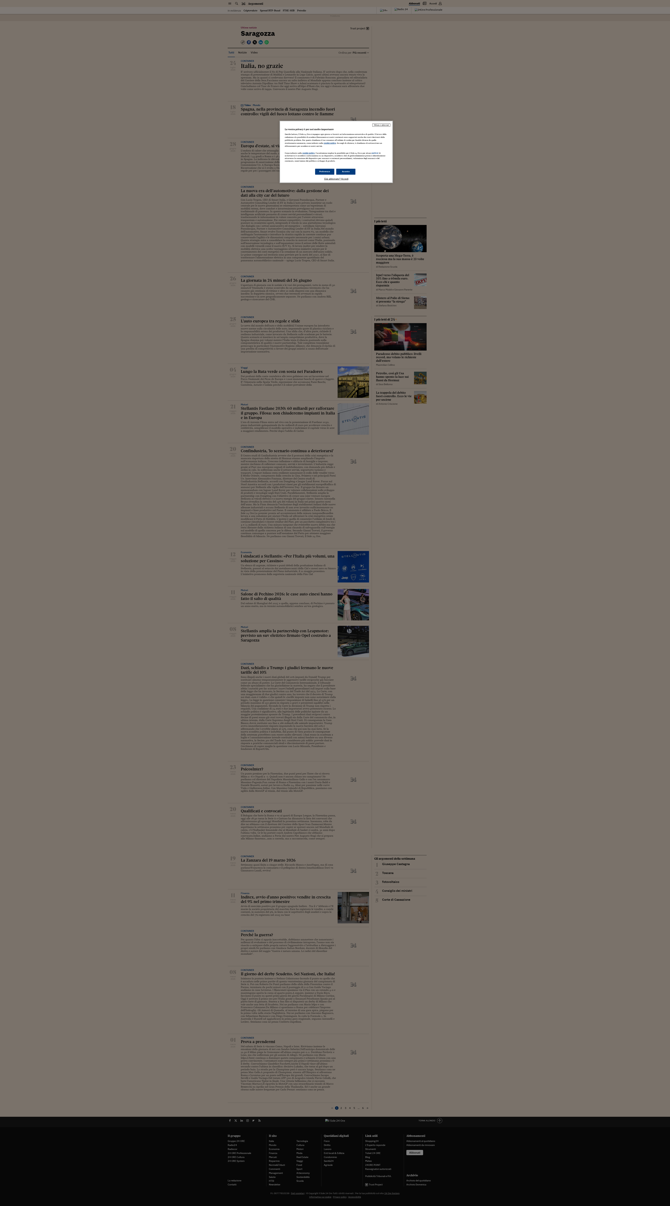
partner (375, 153)
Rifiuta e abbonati (381, 125)
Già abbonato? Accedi (336, 178)
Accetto (346, 171)
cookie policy (330, 143)
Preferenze (324, 171)
